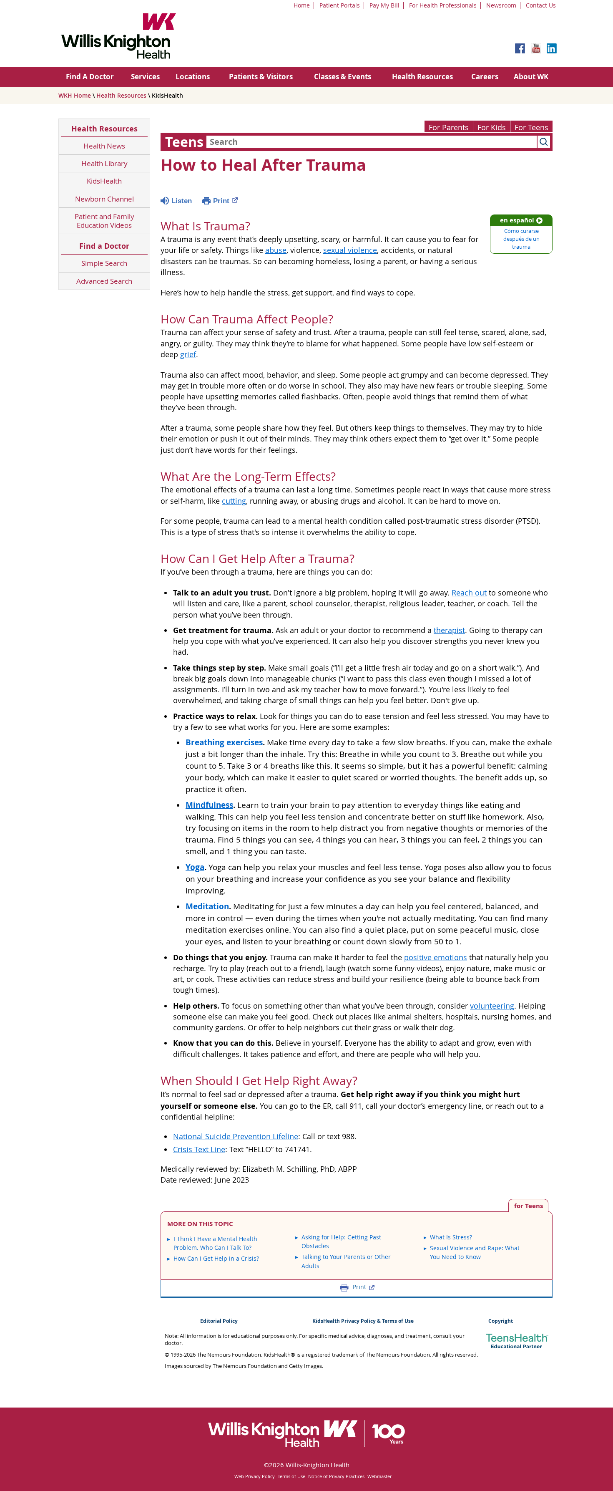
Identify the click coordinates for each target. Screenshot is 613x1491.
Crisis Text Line (199, 1149)
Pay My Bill (384, 5)
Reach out (469, 593)
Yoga (195, 867)
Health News (104, 145)
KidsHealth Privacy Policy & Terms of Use (363, 1320)
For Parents (449, 127)
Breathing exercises (224, 742)
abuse (275, 250)
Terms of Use (291, 1476)
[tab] (528, 1205)
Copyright (500, 1320)
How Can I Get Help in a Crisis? (216, 1258)
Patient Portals (339, 5)
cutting (234, 501)
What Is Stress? (451, 1237)
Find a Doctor (104, 246)
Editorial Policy (219, 1320)
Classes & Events (342, 76)
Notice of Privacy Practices (336, 1476)
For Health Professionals (443, 5)
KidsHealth (104, 181)
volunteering (492, 1006)
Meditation (207, 906)
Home (302, 5)
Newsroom (501, 5)
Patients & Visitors (261, 76)
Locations (193, 76)
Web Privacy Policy (254, 1476)
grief (188, 354)
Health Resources (422, 76)
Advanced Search (104, 281)
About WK (531, 76)
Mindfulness (209, 805)
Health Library (104, 163)
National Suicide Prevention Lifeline (235, 1136)
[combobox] (371, 142)
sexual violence (350, 250)
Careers (484, 76)
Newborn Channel (104, 198)
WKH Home (74, 95)
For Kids (491, 127)
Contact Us (541, 5)
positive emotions (435, 957)
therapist (449, 630)
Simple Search (104, 263)
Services (145, 76)
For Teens (531, 127)
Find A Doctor (90, 76)
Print (221, 201)
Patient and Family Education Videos (104, 221)
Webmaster (379, 1476)
